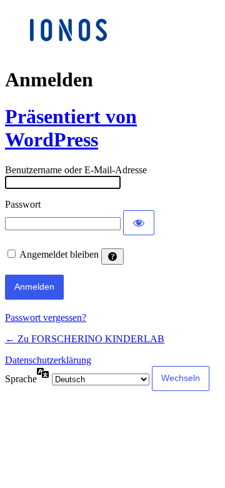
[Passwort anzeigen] (138, 222)
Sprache (21, 379)
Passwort (23, 204)
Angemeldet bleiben (59, 254)
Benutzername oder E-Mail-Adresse (76, 170)
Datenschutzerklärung (48, 360)
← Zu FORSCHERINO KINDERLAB (84, 338)
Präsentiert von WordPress (71, 128)
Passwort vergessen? (45, 317)
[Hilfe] (112, 256)
